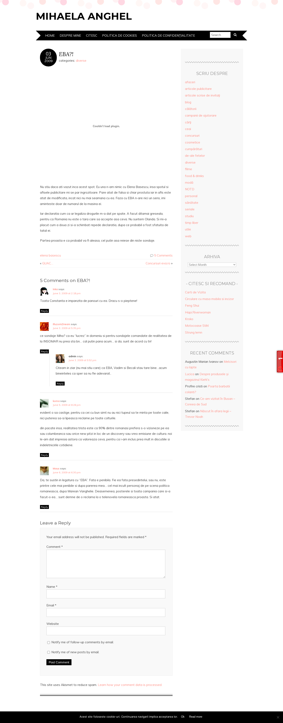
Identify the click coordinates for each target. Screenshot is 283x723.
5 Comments (163, 255)
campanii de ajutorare (200, 115)
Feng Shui (192, 305)
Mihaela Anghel (84, 16)
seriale (190, 209)
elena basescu (50, 255)
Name (51, 587)
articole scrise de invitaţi (202, 95)
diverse (81, 61)
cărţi (188, 122)
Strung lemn (193, 332)
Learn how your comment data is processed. (130, 685)
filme (188, 169)
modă (189, 182)
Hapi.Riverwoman (198, 312)
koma (56, 400)
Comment (54, 547)
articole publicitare (198, 89)
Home (50, 35)
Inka (55, 289)
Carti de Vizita (195, 292)
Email (51, 605)
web (188, 236)
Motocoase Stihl (197, 326)
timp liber (191, 223)
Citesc (91, 35)
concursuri (192, 135)
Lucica (189, 374)
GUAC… (47, 263)
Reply (44, 310)
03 (48, 54)
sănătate (191, 203)
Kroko (189, 319)
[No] (278, 717)
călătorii (190, 109)
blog (188, 102)
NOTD (189, 189)
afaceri (190, 82)
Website (52, 624)
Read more (195, 716)
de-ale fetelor (195, 156)
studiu (189, 216)
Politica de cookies (119, 35)
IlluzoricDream (61, 324)
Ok (183, 716)
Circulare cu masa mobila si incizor (209, 299)
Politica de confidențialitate (168, 35)
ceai (188, 129)
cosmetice (192, 142)
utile (188, 229)
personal (191, 196)
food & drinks (194, 176)
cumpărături (193, 149)
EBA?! (66, 54)
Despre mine (70, 35)
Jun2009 (48, 59)
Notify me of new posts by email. (75, 652)
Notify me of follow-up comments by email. (82, 642)
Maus (56, 468)
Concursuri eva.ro (158, 263)
